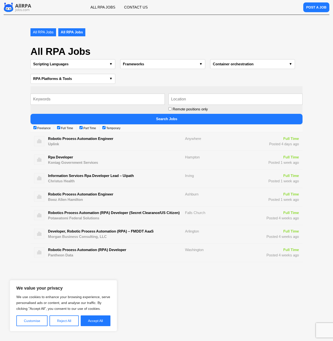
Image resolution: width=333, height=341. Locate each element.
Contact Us (136, 7)
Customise (32, 321)
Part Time (89, 128)
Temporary (113, 128)
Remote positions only (190, 109)
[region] (63, 305)
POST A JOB (316, 7)
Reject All (64, 321)
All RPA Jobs (102, 7)
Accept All (95, 321)
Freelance (44, 128)
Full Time (66, 128)
